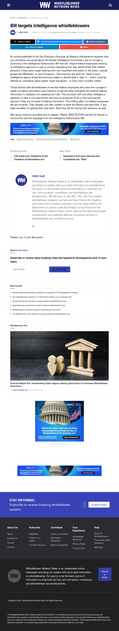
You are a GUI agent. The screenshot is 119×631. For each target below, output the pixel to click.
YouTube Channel (37, 544)
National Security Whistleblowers (51, 139)
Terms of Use (79, 548)
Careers (11, 547)
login (21, 237)
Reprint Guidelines (59, 544)
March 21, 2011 (39, 32)
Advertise (98, 547)
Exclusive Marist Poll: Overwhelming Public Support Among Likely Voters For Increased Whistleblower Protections (59, 385)
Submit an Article (105, 574)
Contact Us (12, 538)
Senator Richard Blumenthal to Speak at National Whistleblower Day (39, 301)
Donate (10, 542)
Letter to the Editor (59, 533)
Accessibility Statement (78, 538)
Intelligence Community (38, 17)
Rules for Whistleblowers (101, 535)
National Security (25, 139)
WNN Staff (23, 32)
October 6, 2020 (37, 390)
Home (12, 17)
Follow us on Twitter (35, 539)
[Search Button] (110, 5)
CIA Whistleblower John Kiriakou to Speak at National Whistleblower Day (41, 314)
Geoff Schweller (20, 390)
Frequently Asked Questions (102, 541)
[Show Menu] (8, 5)
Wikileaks (74, 139)
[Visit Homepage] (59, 5)
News (74, 32)
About (10, 533)
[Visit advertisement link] (59, 129)
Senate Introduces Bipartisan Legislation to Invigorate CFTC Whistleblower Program (45, 292)
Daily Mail (33, 533)
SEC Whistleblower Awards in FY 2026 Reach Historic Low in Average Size (42, 297)
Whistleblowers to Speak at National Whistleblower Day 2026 (36, 309)
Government (22, 17)
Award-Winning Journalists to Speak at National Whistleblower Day (38, 305)
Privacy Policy (79, 543)
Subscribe (59, 269)
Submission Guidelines (56, 539)
